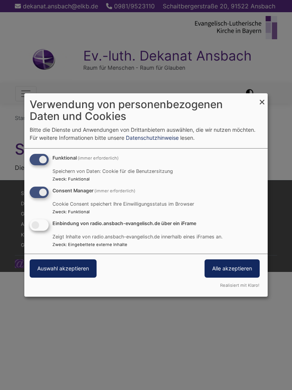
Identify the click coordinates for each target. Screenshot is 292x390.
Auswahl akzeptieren (63, 268)
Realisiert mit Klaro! (239, 285)
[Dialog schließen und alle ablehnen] (262, 98)
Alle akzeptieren (232, 268)
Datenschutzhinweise (152, 137)
